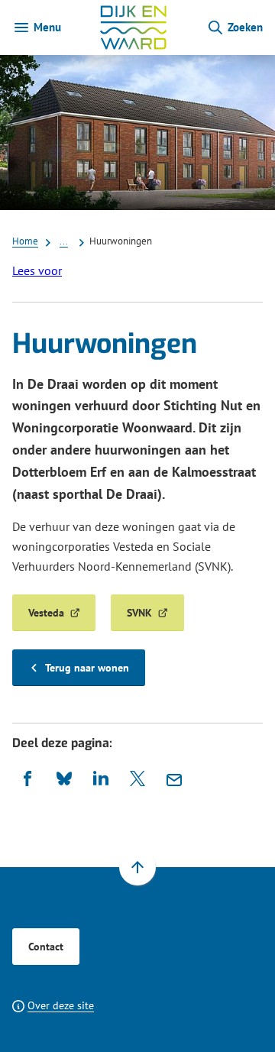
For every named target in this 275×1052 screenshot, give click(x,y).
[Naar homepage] (133, 27)
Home (25, 241)
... (64, 241)
